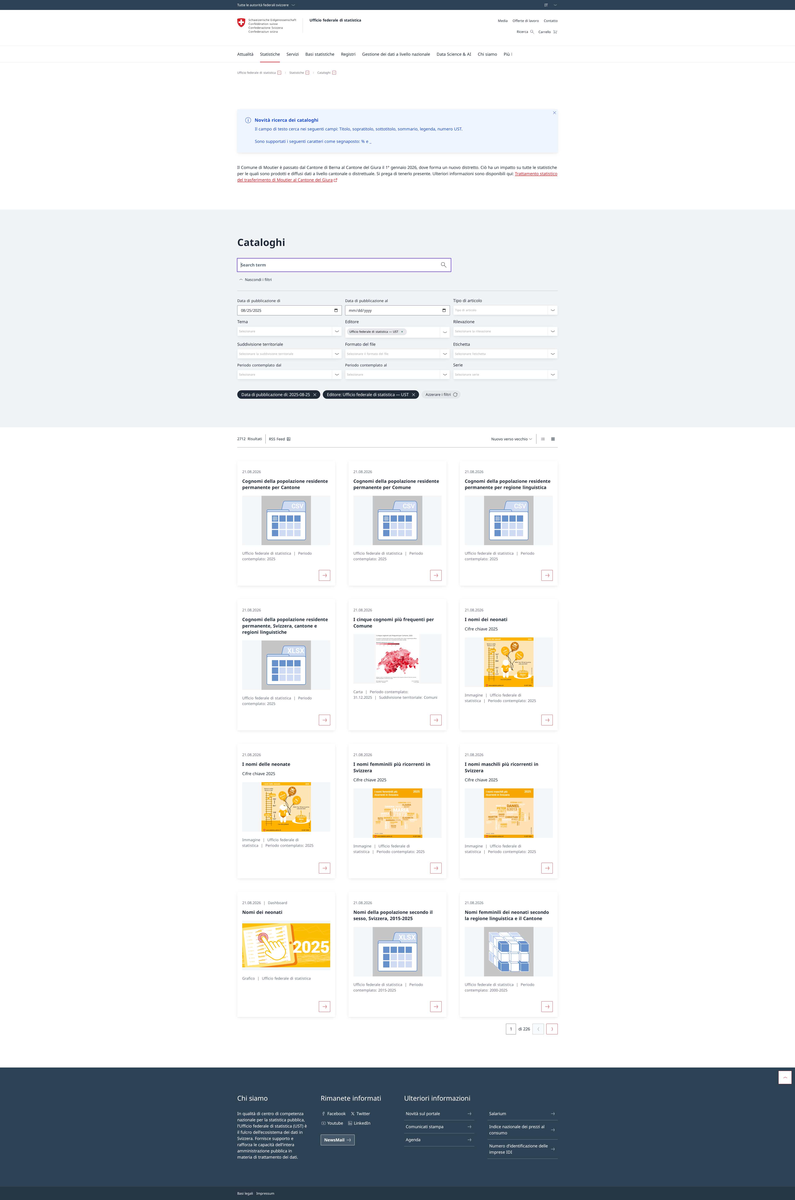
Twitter (363, 1113)
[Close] (554, 112)
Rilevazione (464, 321)
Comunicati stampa (424, 1126)
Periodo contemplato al (366, 365)
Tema (242, 321)
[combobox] (505, 310)
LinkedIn (362, 1123)
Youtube (335, 1123)
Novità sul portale (423, 1113)
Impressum (265, 1193)
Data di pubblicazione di (258, 300)
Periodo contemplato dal (259, 365)
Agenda (413, 1139)
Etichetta (461, 344)
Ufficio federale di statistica (335, 20)
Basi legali (245, 1193)
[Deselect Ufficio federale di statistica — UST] (402, 331)
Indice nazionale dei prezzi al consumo (516, 1130)
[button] (245, 54)
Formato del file (360, 344)
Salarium (497, 1113)
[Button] (324, 575)
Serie (458, 365)
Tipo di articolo (467, 300)
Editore (352, 321)
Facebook (336, 1113)
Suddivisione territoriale (260, 344)
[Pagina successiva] (552, 1029)
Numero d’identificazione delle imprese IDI (518, 1149)
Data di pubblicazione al (366, 300)
